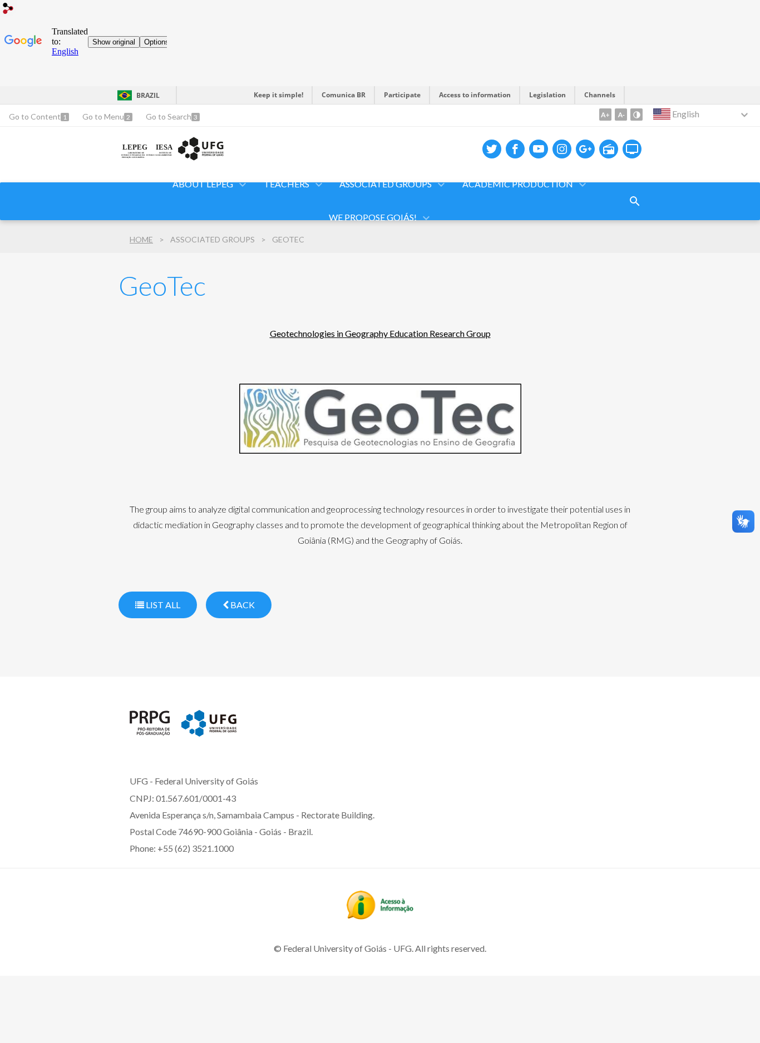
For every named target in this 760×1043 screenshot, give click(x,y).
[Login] (8, 9)
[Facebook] (515, 149)
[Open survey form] (634, 201)
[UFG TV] (632, 149)
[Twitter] (491, 149)
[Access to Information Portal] (380, 916)
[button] (203, 184)
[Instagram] (561, 149)
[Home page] (172, 158)
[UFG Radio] (608, 149)
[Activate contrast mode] (636, 114)
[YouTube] (538, 149)
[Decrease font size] (621, 114)
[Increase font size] (605, 114)
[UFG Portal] (208, 733)
